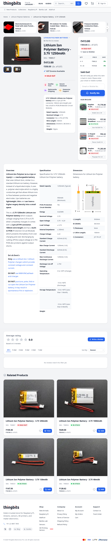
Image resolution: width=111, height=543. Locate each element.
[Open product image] (22, 51)
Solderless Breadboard (92, 120)
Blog (41, 3)
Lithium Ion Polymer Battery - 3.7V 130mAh (27, 479)
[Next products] (107, 27)
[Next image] (38, 50)
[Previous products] (4, 27)
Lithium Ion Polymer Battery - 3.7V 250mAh (27, 421)
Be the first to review (51, 41)
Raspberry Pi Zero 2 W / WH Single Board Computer (91, 105)
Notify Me (95, 93)
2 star (34, 350)
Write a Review (97, 339)
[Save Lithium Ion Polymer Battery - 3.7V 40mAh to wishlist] (94, 489)
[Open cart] (92, 3)
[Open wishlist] (86, 3)
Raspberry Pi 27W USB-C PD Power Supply (91, 149)
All (8, 350)
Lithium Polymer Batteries (20, 17)
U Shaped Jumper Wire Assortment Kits (92, 135)
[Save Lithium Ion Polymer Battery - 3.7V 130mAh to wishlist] (41, 489)
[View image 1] (7, 70)
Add (102, 431)
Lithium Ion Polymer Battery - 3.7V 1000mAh (80, 421)
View (49, 431)
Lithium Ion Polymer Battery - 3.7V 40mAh (79, 479)
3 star (27, 350)
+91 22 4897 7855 (12, 524)
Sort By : (85, 350)
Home (5, 17)
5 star (14, 350)
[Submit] (78, 3)
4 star (21, 350)
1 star (40, 350)
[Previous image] (6, 50)
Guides (48, 3)
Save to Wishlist (89, 52)
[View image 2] (17, 70)
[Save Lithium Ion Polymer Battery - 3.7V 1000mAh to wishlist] (94, 431)
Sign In (103, 3)
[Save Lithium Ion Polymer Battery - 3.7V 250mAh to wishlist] (40, 431)
